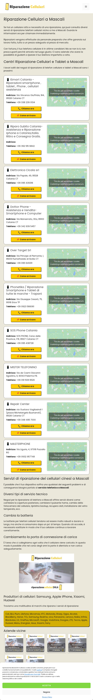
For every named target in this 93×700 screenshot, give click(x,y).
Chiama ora (27, 108)
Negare (46, 692)
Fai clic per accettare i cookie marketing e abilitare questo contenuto (67, 92)
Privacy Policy (47, 697)
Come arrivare (27, 115)
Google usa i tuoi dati (32, 674)
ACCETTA (46, 685)
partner (39, 670)
